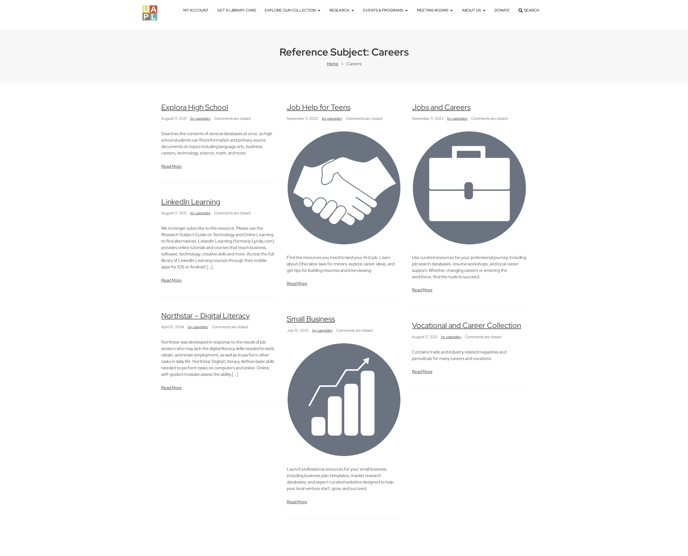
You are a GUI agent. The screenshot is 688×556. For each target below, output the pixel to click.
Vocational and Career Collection (466, 325)
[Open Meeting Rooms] (451, 10)
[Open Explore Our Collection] (319, 10)
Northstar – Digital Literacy (205, 316)
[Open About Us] (484, 10)
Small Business (311, 319)
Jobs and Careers (441, 107)
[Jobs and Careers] (469, 187)
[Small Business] (344, 399)
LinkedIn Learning (190, 202)
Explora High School (194, 107)
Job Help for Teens (318, 107)
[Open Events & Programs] (406, 10)
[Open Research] (352, 10)
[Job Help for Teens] (344, 187)
